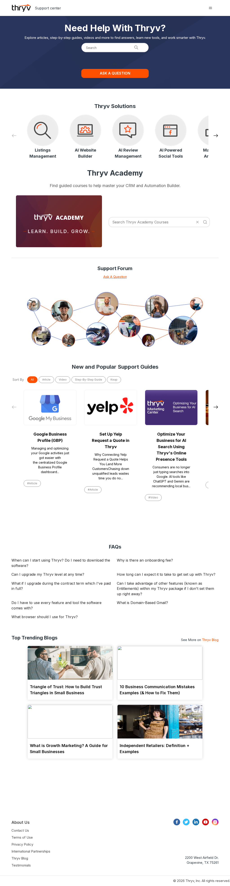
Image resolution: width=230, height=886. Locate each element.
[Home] (21, 8)
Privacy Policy (22, 844)
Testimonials (21, 865)
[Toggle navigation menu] (211, 8)
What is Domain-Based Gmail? (142, 602)
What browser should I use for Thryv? (44, 617)
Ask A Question (115, 277)
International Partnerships (30, 851)
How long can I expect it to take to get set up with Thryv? (166, 574)
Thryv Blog (210, 640)
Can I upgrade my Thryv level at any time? (47, 574)
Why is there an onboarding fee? (145, 560)
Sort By (18, 379)
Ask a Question (115, 73)
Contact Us (20, 830)
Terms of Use (22, 837)
